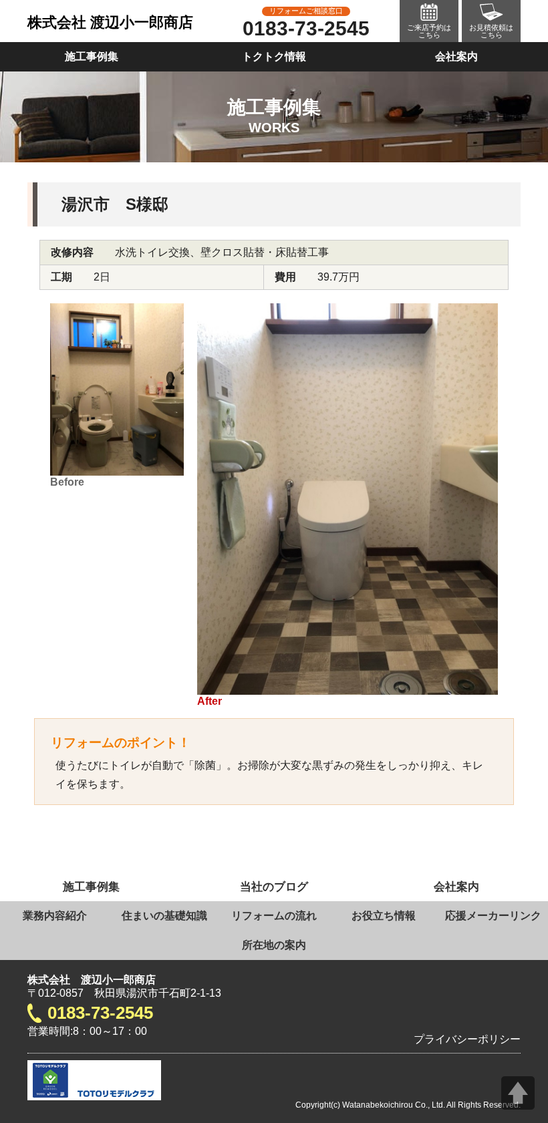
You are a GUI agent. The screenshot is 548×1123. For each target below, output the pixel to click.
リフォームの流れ (274, 915)
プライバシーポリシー (467, 1039)
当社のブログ (274, 886)
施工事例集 (91, 56)
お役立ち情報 (384, 915)
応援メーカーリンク (493, 915)
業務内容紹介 (55, 915)
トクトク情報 (274, 56)
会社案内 (456, 56)
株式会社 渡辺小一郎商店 (110, 22)
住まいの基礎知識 (164, 915)
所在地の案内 (274, 945)
